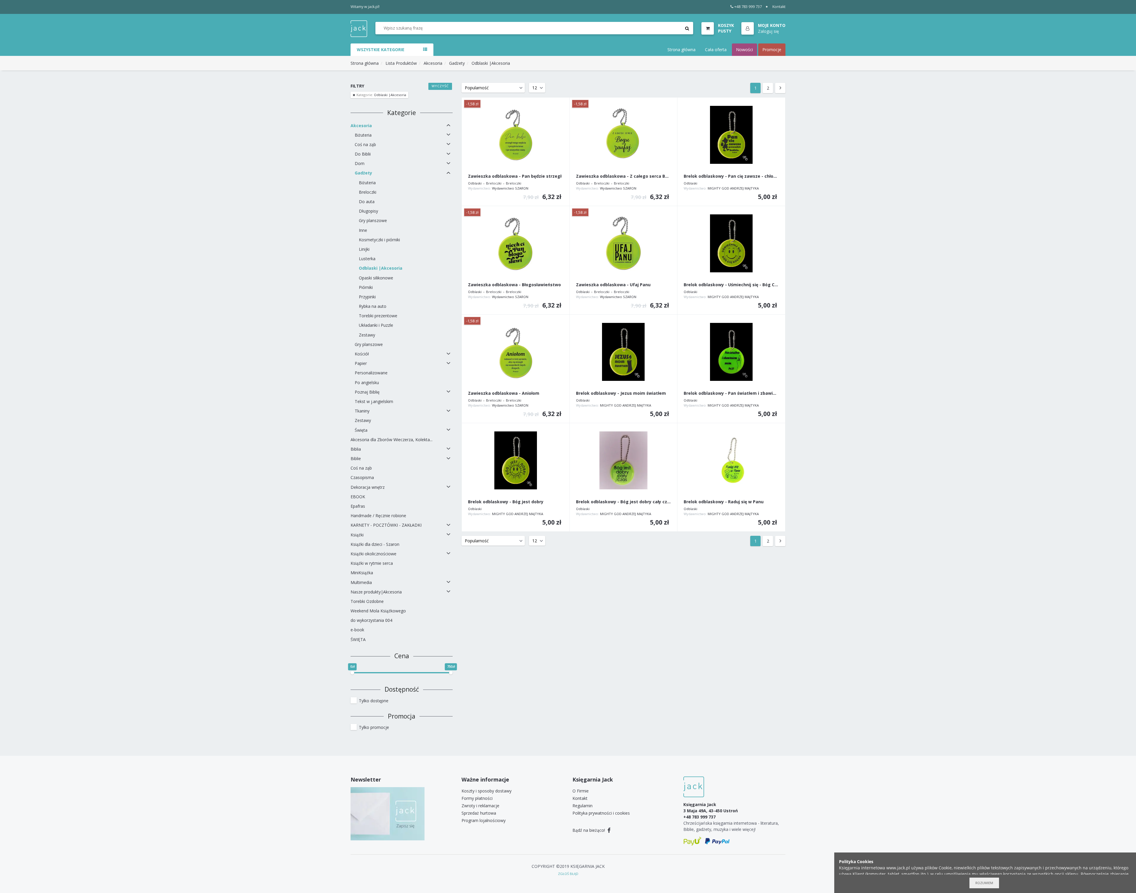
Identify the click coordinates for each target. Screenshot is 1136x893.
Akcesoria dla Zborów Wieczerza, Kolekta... (392, 439)
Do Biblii (363, 154)
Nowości (744, 49)
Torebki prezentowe (378, 315)
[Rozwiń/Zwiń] (448, 125)
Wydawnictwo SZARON (510, 188)
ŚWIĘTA (358, 639)
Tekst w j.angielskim (374, 401)
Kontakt (778, 6)
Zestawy (367, 335)
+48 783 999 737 (748, 6)
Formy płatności (477, 798)
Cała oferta (716, 49)
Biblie (356, 458)
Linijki (364, 249)
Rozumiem (984, 883)
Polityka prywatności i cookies (601, 813)
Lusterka (367, 258)
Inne (363, 230)
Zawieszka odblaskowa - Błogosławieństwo (514, 284)
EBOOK (358, 496)
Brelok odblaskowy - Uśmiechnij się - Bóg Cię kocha (731, 284)
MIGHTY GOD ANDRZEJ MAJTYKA (733, 188)
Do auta (367, 201)
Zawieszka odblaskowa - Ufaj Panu (613, 284)
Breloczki (367, 192)
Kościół (362, 354)
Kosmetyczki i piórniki (379, 239)
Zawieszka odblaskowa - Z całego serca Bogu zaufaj (623, 176)
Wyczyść (440, 86)
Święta (361, 430)
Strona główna (681, 49)
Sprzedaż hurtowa (479, 813)
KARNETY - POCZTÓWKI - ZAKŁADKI (386, 525)
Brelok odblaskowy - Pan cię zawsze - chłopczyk (731, 176)
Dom (359, 163)
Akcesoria (433, 63)
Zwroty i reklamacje (480, 805)
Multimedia (361, 582)
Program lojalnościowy (484, 820)
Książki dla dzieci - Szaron (375, 544)
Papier (361, 363)
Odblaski (475, 183)
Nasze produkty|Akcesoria (376, 592)
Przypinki (367, 297)
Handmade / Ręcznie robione (378, 515)
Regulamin (582, 805)
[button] (763, 28)
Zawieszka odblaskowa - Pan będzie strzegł (514, 176)
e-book (357, 629)
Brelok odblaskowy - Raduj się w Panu (724, 501)
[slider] (352, 672)
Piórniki (366, 287)
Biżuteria (363, 135)
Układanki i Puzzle (376, 325)
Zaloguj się (768, 31)
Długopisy (368, 211)
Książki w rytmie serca (372, 563)
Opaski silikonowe (376, 278)
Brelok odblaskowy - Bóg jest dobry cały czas (623, 501)
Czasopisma (362, 477)
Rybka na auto (372, 306)
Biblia (356, 449)
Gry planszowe (373, 220)
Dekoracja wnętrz (368, 487)
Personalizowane (371, 373)
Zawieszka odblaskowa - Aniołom (503, 393)
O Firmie (580, 791)
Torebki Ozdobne (367, 601)
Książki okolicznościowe (373, 553)
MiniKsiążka (362, 572)
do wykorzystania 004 (371, 620)
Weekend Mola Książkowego (378, 611)
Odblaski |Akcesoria (491, 63)
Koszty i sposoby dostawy (486, 791)
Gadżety (457, 63)
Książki (357, 535)
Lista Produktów (401, 63)
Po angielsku (367, 382)
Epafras (358, 506)
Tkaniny (362, 411)
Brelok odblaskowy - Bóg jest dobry (505, 501)
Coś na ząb (365, 144)
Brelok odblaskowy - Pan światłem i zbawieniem (731, 393)
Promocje (771, 49)
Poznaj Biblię (367, 392)
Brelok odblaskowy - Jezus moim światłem (621, 393)
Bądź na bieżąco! (589, 830)
